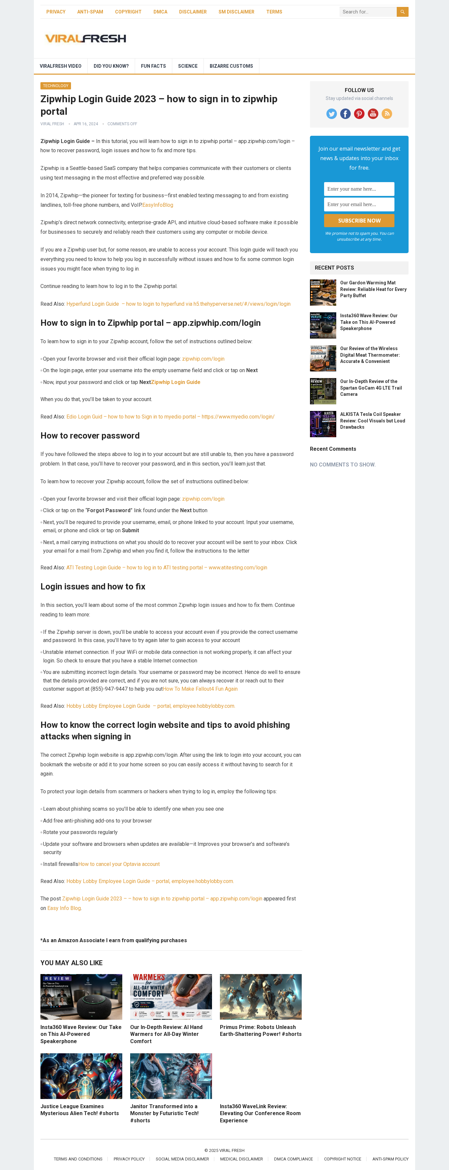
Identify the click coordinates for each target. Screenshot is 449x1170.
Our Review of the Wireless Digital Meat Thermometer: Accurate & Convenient (370, 355)
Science (188, 66)
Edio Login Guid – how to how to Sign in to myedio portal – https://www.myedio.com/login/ (170, 417)
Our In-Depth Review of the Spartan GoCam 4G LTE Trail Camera (371, 387)
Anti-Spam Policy (390, 1159)
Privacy (55, 11)
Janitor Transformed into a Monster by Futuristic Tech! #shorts (164, 1113)
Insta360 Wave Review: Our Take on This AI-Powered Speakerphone (81, 1034)
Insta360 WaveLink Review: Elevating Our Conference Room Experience (260, 1113)
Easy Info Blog (64, 908)
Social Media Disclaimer (182, 1159)
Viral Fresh (52, 124)
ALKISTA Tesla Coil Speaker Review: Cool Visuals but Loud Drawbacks (372, 420)
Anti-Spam (90, 11)
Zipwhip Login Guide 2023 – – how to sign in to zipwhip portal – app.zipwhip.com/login (162, 898)
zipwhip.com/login (203, 359)
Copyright (128, 11)
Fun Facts (153, 66)
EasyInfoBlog (157, 205)
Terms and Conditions (78, 1159)
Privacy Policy (129, 1159)
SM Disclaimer (236, 11)
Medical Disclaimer (241, 1159)
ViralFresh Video (61, 66)
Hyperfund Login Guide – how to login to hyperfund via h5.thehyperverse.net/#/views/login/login (178, 304)
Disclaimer (193, 11)
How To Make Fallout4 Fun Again (200, 689)
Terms (274, 11)
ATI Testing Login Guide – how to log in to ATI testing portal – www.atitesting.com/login (166, 567)
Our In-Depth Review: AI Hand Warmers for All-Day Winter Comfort (166, 1034)
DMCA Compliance (293, 1159)
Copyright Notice (342, 1159)
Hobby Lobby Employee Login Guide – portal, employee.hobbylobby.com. (150, 706)
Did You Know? (111, 66)
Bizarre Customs (231, 66)
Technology (55, 86)
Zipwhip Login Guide (176, 382)
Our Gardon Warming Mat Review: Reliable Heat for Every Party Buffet (373, 289)
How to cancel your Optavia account (119, 864)
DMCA (160, 11)
